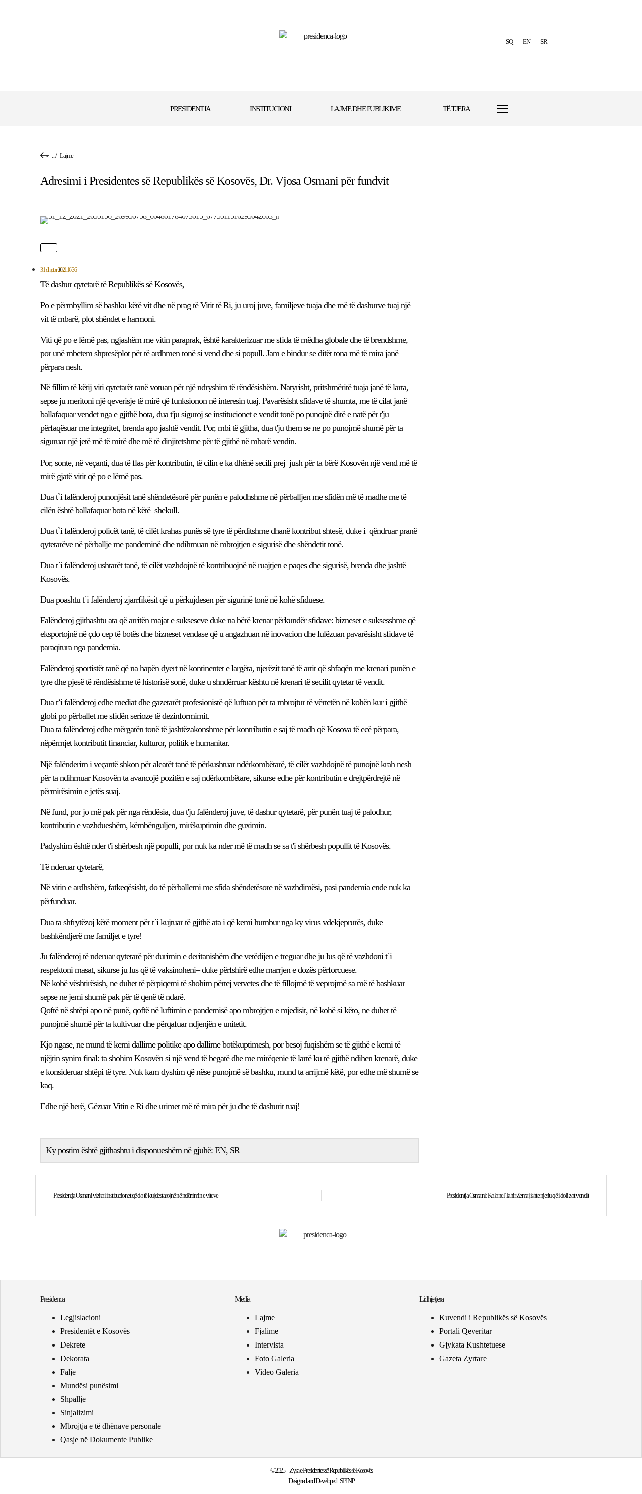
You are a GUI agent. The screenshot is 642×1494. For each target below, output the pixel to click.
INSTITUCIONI (270, 109)
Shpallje (73, 1399)
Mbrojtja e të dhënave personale (110, 1426)
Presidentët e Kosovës (95, 1331)
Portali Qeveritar (465, 1331)
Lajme (66, 155)
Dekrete (72, 1344)
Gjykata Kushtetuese (472, 1344)
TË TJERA (456, 109)
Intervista (269, 1344)
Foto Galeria (274, 1358)
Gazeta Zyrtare (463, 1358)
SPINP (347, 1481)
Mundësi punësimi (89, 1385)
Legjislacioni (80, 1317)
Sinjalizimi (77, 1412)
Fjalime (266, 1331)
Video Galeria (277, 1372)
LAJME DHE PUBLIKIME (366, 109)
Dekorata (74, 1358)
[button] (533, 109)
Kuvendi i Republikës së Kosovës (493, 1317)
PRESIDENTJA (190, 109)
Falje (68, 1372)
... (53, 155)
